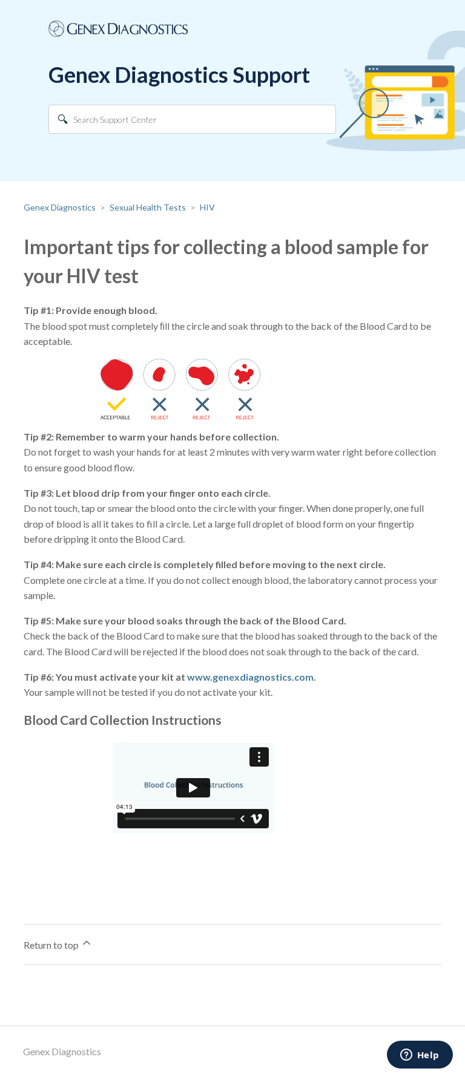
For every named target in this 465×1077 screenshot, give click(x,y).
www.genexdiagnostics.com (250, 677)
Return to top (52, 945)
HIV (207, 207)
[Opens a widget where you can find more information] (419, 1056)
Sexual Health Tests (148, 207)
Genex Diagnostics (60, 207)
